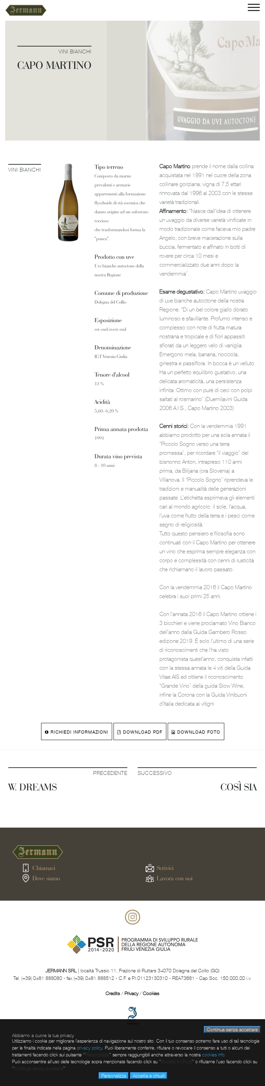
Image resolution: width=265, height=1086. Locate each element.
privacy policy (89, 1048)
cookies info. (214, 1054)
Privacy (131, 993)
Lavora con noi (175, 878)
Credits (113, 993)
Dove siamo (46, 878)
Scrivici (165, 868)
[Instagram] (133, 923)
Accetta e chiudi (149, 1075)
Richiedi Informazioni (78, 732)
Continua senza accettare (232, 1029)
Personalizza (113, 1075)
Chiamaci (43, 868)
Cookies (151, 993)
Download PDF (142, 732)
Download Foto (198, 732)
